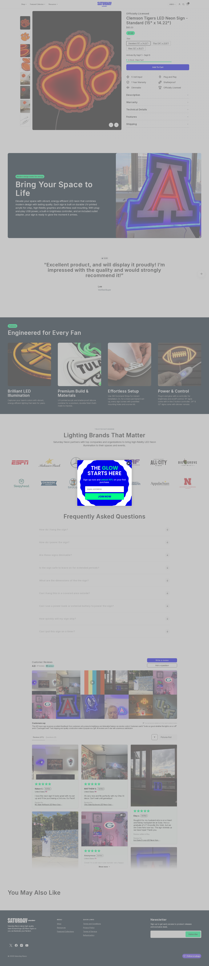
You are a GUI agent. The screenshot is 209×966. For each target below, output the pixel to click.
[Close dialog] (129, 463)
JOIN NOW (104, 496)
